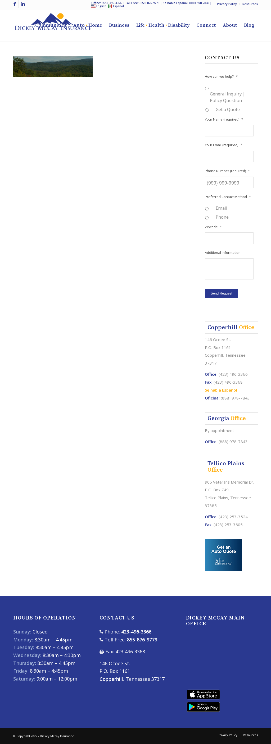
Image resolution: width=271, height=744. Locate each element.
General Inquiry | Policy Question (227, 97)
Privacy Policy (227, 4)
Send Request (221, 293)
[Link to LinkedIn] (23, 4)
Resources (250, 4)
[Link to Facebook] (15, 4)
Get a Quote (228, 109)
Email (221, 208)
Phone (222, 217)
